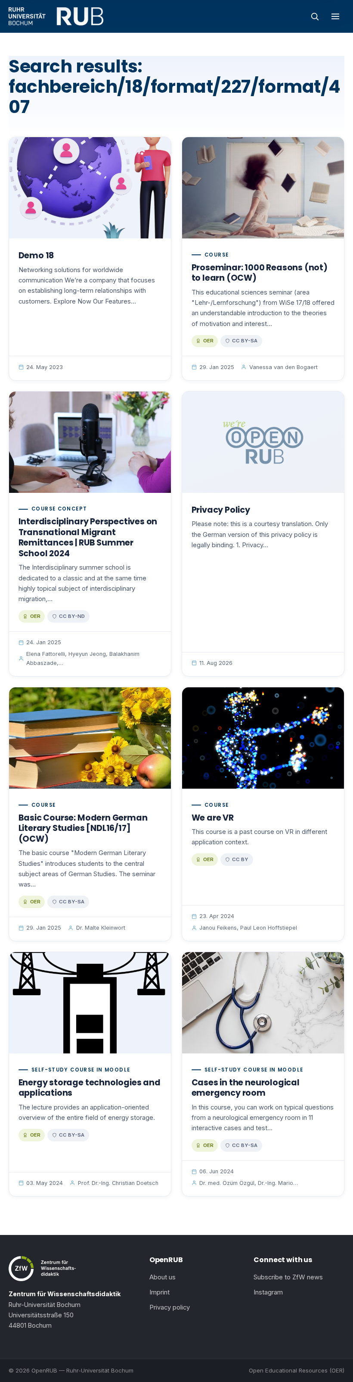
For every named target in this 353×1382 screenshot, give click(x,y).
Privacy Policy (221, 510)
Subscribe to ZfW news (288, 1277)
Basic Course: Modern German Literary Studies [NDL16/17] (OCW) (83, 828)
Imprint (159, 1292)
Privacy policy (169, 1307)
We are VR (213, 818)
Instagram (268, 1292)
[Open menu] (335, 16)
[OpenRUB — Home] (56, 16)
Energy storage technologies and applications (90, 1088)
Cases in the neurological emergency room (246, 1088)
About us (162, 1277)
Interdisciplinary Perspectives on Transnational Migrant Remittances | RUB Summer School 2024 (88, 537)
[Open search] (315, 16)
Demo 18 (36, 255)
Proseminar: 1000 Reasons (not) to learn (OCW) (260, 273)
